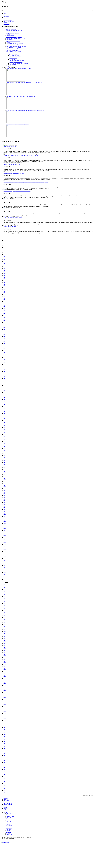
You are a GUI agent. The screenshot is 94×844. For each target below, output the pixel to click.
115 (4, 502)
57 (4, 366)
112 (4, 495)
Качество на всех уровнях (10, 226)
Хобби (8, 830)
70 (4, 397)
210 (5, 725)
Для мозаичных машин (15, 56)
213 (5, 732)
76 (4, 411)
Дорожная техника (11, 29)
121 (5, 516)
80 (4, 420)
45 (4, 338)
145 (5, 572)
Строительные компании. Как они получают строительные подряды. (21, 155)
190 (5, 678)
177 (5, 648)
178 (5, 650)
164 (5, 617)
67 (4, 390)
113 (4, 497)
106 (5, 481)
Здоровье (8, 829)
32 (4, 308)
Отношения (9, 825)
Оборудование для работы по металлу (15, 48)
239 (5, 792)
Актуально (9, 834)
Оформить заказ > (5, 8)
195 (5, 690)
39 (4, 324)
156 (5, 598)
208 (5, 720)
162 (5, 612)
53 (4, 357)
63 (4, 380)
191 (5, 680)
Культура (8, 832)
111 (4, 493)
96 (4, 458)
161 (5, 610)
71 (4, 399)
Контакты (6, 17)
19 (4, 278)
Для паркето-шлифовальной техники (18, 63)
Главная (5, 13)
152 (5, 589)
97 (4, 460)
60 (4, 373)
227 (5, 764)
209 (5, 722)
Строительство (10, 816)
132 (5, 542)
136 (5, 551)
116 (4, 504)
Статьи (5, 22)
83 (4, 427)
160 (5, 608)
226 (5, 762)
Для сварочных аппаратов (15, 62)
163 (5, 615)
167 (5, 624)
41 (4, 329)
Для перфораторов (14, 55)
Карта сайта (6, 24)
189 (5, 676)
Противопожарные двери (10, 146)
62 (4, 378)
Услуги (5, 18)
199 (5, 699)
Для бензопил (12, 64)
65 (4, 385)
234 (5, 781)
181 (5, 657)
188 (5, 673)
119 (4, 511)
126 (5, 528)
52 (4, 355)
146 (5, 574)
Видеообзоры (9, 66)
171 (5, 634)
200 (5, 701)
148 (5, 579)
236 (5, 785)
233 (5, 778)
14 (4, 266)
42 (4, 331)
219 (5, 746)
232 (5, 776)
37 (4, 320)
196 (5, 692)
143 (5, 567)
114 (4, 500)
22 (4, 285)
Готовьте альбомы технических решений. (14, 173)
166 (5, 622)
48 (4, 345)
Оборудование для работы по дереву (15, 38)
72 (4, 401)
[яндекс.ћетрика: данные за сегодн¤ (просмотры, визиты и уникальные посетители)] (5, 842)
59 (4, 371)
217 (5, 741)
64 (4, 383)
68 (4, 392)
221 (5, 750)
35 (4, 315)
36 (4, 317)
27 (4, 296)
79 (4, 418)
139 (5, 558)
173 (5, 638)
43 (4, 334)
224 (5, 757)
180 (5, 655)
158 (5, 603)
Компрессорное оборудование (14, 37)
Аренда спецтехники (9, 21)
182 (5, 659)
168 (5, 627)
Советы (8, 822)
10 (4, 257)
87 (4, 436)
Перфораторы (9, 39)
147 (5, 577)
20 (4, 280)
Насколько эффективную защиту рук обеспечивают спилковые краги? (24, 82)
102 (5, 472)
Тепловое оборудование (12, 50)
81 (4, 422)
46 (4, 341)
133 (5, 544)
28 (4, 299)
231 (5, 774)
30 (4, 303)
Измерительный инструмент (13, 47)
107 (5, 483)
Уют (7, 820)
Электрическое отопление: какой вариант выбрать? (19, 68)
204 (5, 711)
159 (5, 605)
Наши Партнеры (8, 20)
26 (4, 294)
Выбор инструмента (9, 809)
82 (4, 425)
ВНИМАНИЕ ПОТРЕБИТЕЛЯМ (12, 164)
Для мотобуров (13, 54)
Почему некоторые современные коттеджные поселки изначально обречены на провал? (26, 182)
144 (5, 570)
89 (4, 441)
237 (5, 788)
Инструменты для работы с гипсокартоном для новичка (20, 96)
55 (4, 362)
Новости (6, 14)
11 (4, 259)
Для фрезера (12, 59)
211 (4, 727)
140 (5, 560)
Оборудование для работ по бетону (15, 30)
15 (4, 268)
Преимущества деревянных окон (12, 208)
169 (5, 629)
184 (5, 664)
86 (4, 434)
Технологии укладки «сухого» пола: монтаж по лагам (17, 191)
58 (4, 369)
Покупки (8, 821)
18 (4, 275)
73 (4, 404)
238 (5, 790)
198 (5, 697)
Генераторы (9, 31)
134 (5, 546)
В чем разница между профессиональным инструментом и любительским (25, 110)
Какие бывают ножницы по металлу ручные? (17, 124)
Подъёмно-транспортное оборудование (16, 46)
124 (5, 523)
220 (5, 748)
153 (5, 591)
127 (5, 530)
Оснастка (8, 52)
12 (4, 261)
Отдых (8, 833)
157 (5, 601)
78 (4, 415)
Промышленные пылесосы (13, 41)
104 (5, 476)
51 (4, 352)
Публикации (9, 813)
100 (5, 467)
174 (5, 641)
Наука (7, 826)
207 (5, 718)
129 (5, 535)
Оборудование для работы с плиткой (15, 45)
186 (5, 669)
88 (4, 439)
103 (5, 474)
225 (5, 760)
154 (5, 594)
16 (4, 271)
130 (5, 537)
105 (5, 479)
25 (4, 292)
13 (4, 264)
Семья (8, 824)
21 (4, 282)
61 (4, 376)
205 (5, 713)
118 (4, 509)
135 (5, 549)
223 (5, 755)
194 (5, 687)
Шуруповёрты (10, 35)
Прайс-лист (6, 16)
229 (5, 769)
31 (4, 306)
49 (4, 348)
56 (4, 364)
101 (5, 469)
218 (5, 743)
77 (4, 413)
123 (5, 521)
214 (5, 734)
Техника (8, 817)
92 (4, 448)
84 (4, 429)
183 (5, 662)
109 (5, 488)
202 (5, 706)
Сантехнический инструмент (13, 51)
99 (4, 465)
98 (4, 462)
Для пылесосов (13, 58)
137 (5, 553)
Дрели (8, 34)
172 (5, 636)
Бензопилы (9, 27)
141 (5, 563)
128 (5, 532)
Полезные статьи (10, 815)
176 (5, 645)
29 (4, 301)
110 (4, 490)
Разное (5, 812)
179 (5, 652)
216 (5, 739)
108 (5, 486)
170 (5, 631)
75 (4, 408)
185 (5, 666)
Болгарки (8, 42)
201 (5, 704)
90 (4, 443)
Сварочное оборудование (12, 33)
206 (5, 715)
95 (4, 455)
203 (5, 708)
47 (4, 343)
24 (4, 289)
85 (4, 432)
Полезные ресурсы (8, 804)
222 (5, 753)
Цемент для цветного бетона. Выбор (13, 217)
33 (4, 310)
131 (5, 539)
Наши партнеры (8, 803)
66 (4, 387)
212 (5, 729)
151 (5, 587)
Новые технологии (8, 199)
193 (5, 685)
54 (4, 359)
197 (5, 694)
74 (4, 406)
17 (4, 273)
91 (4, 446)
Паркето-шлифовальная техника (14, 43)
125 (5, 525)
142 (5, 565)
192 (5, 683)
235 (5, 783)
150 (5, 584)
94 (4, 453)
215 (5, 736)
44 (4, 336)
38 (4, 322)
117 (4, 507)
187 (5, 671)
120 (5, 514)
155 (5, 596)
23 (4, 287)
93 (4, 451)
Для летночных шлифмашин (16, 60)
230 (5, 771)
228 (5, 767)
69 (4, 394)
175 (5, 643)
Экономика (9, 828)
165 (5, 620)
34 (4, 313)
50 (4, 350)
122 (5, 518)
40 (4, 327)
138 (5, 556)
